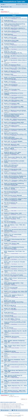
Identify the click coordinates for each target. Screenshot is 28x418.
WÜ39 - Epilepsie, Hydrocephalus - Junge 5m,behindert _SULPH (13, 283)
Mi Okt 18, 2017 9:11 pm (22, 207)
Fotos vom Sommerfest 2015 (10, 287)
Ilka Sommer (13, 203)
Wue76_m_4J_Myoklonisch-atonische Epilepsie (15, 110)
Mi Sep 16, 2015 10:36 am (22, 302)
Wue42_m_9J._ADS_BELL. (10, 308)
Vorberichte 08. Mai (8, 315)
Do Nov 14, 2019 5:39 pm (22, 145)
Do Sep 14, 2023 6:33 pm (22, 72)
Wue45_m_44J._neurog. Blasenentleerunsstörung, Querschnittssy (13, 301)
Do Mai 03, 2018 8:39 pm (22, 185)
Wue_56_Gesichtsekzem (9, 221)
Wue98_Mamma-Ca (8, 20)
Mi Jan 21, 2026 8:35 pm (22, 26)
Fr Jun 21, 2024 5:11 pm (22, 44)
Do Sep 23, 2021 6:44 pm (22, 117)
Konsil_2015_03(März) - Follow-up (12, 319)
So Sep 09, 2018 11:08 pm (22, 178)
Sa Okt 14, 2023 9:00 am (22, 69)
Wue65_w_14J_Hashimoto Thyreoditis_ (13, 173)
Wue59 (5, 206)
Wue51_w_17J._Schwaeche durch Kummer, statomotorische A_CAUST (14, 248)
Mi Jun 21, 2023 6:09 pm (22, 79)
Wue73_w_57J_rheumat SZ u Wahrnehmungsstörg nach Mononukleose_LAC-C (15, 133)
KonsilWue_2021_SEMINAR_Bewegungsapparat (15, 119)
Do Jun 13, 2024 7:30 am (22, 53)
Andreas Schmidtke (15, 333)
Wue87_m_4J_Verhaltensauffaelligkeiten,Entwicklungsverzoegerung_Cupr (15, 78)
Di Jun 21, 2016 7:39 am (22, 249)
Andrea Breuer (14, 324)
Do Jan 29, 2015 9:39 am (22, 328)
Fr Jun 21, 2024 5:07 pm (22, 49)
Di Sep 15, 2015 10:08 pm (22, 306)
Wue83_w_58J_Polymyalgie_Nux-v (12, 89)
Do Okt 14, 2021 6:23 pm (22, 104)
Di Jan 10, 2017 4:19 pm (22, 231)
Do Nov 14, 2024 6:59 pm (22, 38)
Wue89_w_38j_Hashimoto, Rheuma (12, 65)
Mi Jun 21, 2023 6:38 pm (22, 75)
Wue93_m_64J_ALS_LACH (10, 37)
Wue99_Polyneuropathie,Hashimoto (12, 17)
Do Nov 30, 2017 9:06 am (22, 200)
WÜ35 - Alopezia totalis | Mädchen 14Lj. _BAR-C (15, 157)
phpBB (10, 415)
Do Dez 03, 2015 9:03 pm (22, 285)
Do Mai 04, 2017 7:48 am (21, 219)
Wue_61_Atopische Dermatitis (11, 191)
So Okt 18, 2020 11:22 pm (22, 130)
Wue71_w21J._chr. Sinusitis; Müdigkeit (13, 141)
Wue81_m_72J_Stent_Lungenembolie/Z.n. (14, 97)
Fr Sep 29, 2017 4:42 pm (21, 210)
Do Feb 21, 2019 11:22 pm (22, 170)
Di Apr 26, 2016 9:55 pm (22, 268)
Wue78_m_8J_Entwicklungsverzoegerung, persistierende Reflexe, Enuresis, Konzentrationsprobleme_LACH (14, 115)
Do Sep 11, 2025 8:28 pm (22, 32)
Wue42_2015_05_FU (8, 312)
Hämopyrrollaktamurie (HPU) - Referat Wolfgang (15, 68)
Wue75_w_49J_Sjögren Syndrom (11, 125)
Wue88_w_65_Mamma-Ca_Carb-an (12, 71)
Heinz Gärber (14, 192)
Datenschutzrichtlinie (16, 413)
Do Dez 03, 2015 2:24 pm (22, 292)
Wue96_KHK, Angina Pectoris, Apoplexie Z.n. (14, 28)
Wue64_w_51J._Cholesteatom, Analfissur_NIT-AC (15, 180)
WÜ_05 (5, 356)
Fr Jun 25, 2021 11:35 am (22, 123)
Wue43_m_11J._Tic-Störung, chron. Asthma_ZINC (15, 291)
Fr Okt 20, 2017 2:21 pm (21, 203)
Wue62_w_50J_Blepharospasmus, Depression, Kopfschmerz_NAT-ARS (15, 188)
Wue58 (5, 209)
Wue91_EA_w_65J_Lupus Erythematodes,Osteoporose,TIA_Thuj (13, 52)
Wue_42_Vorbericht (8, 327)
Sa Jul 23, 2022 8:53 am (22, 95)
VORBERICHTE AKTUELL (10, 351)
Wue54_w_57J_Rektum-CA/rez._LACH (13, 213)
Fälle (2, 9)
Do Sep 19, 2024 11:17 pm (22, 41)
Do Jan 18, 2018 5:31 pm (22, 196)
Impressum (10, 413)
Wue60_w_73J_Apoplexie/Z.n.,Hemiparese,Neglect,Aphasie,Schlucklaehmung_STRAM (15, 199)
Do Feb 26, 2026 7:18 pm (22, 21)
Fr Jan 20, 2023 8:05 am (22, 90)
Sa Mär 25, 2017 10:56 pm (22, 222)
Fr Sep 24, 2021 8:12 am (22, 107)
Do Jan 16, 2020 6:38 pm (22, 139)
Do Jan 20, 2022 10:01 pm (22, 98)
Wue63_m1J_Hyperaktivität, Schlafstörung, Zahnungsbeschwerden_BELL (14, 184)
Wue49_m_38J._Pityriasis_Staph (11, 243)
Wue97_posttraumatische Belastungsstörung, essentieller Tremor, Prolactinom (14, 24)
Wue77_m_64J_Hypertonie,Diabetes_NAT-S (14, 122)
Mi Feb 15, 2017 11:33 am (22, 227)
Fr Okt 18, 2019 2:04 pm (22, 149)
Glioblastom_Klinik (8, 74)
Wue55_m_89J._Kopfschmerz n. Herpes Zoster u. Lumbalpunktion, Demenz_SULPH (15, 217)
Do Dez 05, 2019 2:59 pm (22, 142)
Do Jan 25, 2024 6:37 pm (22, 58)
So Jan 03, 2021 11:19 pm (22, 126)
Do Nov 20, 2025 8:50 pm (22, 29)
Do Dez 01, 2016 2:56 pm (22, 236)
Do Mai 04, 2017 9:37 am (21, 214)
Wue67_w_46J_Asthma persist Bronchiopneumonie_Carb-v (11, 166)
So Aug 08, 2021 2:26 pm (22, 120)
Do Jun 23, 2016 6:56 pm (22, 244)
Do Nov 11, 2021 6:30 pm (22, 101)
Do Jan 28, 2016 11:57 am (22, 280)
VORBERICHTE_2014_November (11, 336)
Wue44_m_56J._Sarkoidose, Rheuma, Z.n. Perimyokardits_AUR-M (14, 296)
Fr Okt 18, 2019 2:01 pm (22, 154)
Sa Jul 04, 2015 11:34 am (22, 313)
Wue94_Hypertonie (8, 34)
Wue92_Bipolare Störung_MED (11, 40)
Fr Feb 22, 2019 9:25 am (22, 167)
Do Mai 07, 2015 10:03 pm (22, 316)
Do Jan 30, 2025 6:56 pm (22, 35)
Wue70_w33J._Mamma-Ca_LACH (11, 144)
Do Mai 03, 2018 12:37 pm (22, 189)
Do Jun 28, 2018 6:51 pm (22, 181)
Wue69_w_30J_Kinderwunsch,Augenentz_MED (15, 129)
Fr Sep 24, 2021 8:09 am (22, 111)
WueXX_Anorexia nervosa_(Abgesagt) (13, 195)
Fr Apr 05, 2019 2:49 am (22, 163)
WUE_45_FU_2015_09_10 (10, 305)
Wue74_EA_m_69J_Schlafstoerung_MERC (14, 106)
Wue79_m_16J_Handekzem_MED (11, 103)
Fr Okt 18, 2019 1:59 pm (22, 158)
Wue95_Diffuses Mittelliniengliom (12, 31)
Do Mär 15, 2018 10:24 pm (22, 192)
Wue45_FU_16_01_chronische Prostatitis (13, 275)
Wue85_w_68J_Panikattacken (11, 84)
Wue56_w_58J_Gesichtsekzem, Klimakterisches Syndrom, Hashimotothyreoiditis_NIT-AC (15, 177)
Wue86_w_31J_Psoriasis (10, 81)
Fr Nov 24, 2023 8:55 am (22, 62)
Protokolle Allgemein (9, 43)
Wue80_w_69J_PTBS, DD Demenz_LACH (13, 100)
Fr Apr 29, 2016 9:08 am (22, 259)
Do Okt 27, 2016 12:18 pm (22, 241)
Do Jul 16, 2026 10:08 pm (22, 18)
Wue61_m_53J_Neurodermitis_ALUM (12, 169)
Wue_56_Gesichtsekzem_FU (10, 202)
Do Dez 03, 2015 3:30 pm (22, 288)
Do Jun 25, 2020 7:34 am (22, 135)
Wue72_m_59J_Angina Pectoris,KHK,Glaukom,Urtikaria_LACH (13, 138)
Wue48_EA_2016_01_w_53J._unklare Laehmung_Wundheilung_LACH (12, 153)
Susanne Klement (14, 253)
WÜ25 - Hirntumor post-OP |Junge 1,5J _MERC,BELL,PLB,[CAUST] (13, 376)
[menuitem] (3, 4)
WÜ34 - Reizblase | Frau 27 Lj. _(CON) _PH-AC (14, 390)
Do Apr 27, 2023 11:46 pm (22, 82)
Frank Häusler (14, 18)
